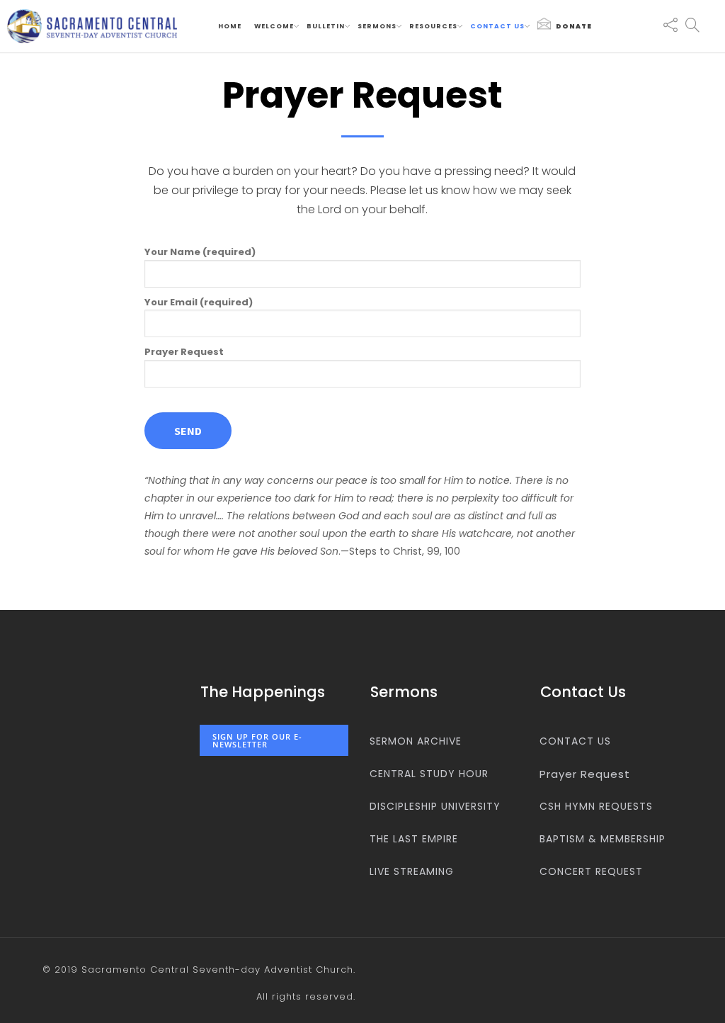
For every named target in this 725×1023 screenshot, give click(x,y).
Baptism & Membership (603, 839)
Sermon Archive (416, 741)
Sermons (377, 26)
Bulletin (326, 26)
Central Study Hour (429, 774)
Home (229, 26)
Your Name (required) (200, 252)
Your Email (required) (198, 302)
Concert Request (591, 871)
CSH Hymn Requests (596, 806)
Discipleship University (435, 806)
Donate (574, 26)
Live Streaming (412, 871)
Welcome (274, 26)
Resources (433, 26)
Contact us (497, 26)
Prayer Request (184, 351)
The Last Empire (414, 839)
